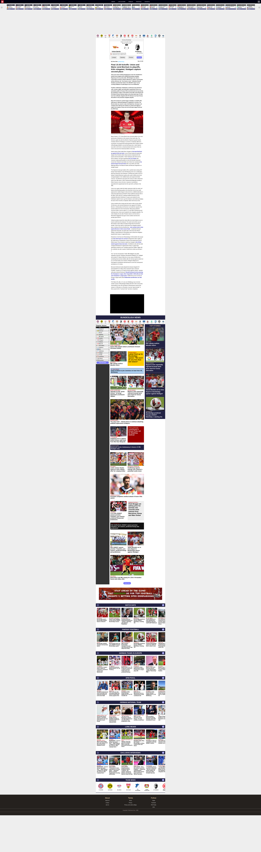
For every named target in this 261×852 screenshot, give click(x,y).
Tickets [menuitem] (147, 1)
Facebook (153, 802)
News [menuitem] (113, 1)
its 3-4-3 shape (132, 158)
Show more (127, 583)
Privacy (130, 802)
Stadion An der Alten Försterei (126, 41)
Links (153, 807)
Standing (122, 57)
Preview (131, 57)
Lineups (114, 57)
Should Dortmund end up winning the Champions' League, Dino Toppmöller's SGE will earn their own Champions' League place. (127, 274)
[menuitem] (48, 1)
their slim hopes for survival (120, 238)
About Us (107, 800)
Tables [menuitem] (130, 1)
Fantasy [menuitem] (139, 1)
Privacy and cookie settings (130, 804)
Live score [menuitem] (121, 1)
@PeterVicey (121, 61)
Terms (130, 800)
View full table (102, 362)
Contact (107, 802)
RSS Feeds (153, 804)
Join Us (107, 804)
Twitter (153, 800)
